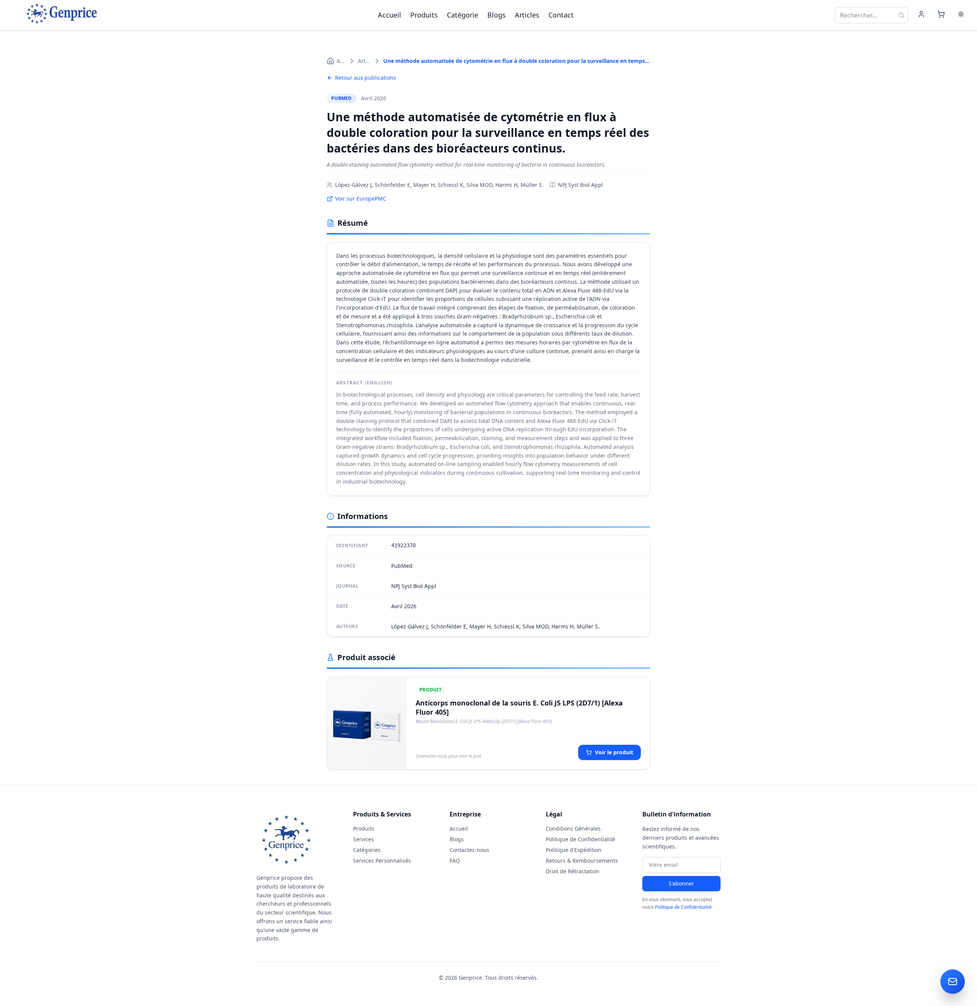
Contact (561, 14)
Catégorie (462, 14)
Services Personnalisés (382, 860)
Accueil (389, 14)
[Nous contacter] (952, 981)
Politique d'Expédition (573, 849)
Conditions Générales (573, 828)
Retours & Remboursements (582, 860)
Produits (424, 14)
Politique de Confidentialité (580, 839)
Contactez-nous (469, 849)
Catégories (366, 849)
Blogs (496, 14)
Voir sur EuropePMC (360, 198)
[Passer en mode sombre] (961, 15)
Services (363, 839)
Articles (527, 14)
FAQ (455, 860)
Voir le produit (614, 752)
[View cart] (941, 15)
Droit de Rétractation (572, 871)
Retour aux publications (365, 77)
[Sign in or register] (921, 15)
